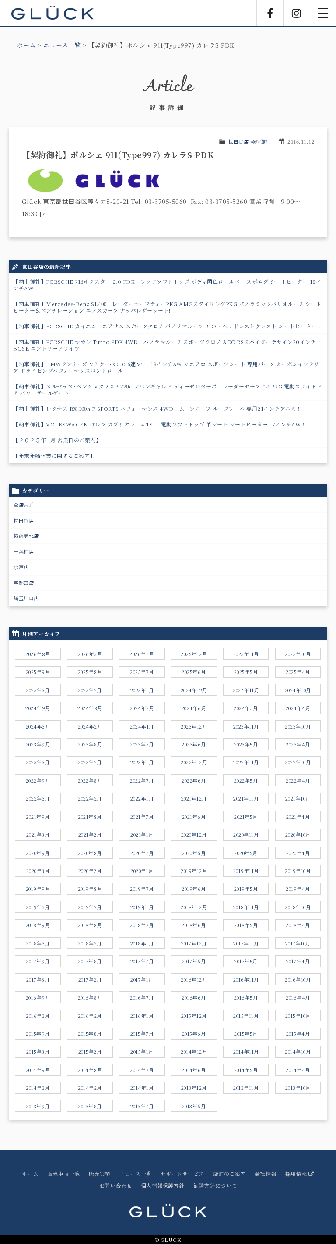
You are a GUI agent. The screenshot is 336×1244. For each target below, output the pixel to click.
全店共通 (24, 504)
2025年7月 (142, 671)
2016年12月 (194, 979)
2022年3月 (38, 798)
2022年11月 (246, 762)
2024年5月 (246, 707)
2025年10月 (298, 653)
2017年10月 (298, 943)
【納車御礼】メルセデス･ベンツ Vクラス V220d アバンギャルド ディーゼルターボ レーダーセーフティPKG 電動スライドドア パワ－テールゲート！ (167, 389)
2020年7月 (142, 852)
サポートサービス (182, 1173)
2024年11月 (246, 690)
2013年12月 (194, 1087)
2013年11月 (246, 1087)
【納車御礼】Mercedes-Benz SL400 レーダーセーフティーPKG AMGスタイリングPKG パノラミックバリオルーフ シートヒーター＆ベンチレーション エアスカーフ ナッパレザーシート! (167, 307)
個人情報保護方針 (163, 1185)
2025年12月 (194, 653)
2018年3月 (38, 943)
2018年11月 (246, 907)
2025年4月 (298, 671)
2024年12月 (194, 690)
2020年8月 (90, 852)
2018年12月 (194, 907)
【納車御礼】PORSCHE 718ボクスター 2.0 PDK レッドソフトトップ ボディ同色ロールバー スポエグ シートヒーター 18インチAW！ (167, 285)
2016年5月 (246, 997)
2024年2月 (90, 726)
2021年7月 (142, 816)
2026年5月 (90, 653)
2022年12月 (194, 762)
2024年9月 (37, 707)
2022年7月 (142, 780)
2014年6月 (194, 1069)
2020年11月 (246, 834)
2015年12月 (194, 1015)
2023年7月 (142, 744)
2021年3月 (38, 834)
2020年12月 (194, 834)
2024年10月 (298, 690)
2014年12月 (194, 1051)
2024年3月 (38, 726)
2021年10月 (298, 798)
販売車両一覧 (63, 1173)
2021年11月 (246, 798)
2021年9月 (38, 816)
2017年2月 (90, 979)
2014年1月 (142, 1087)
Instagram (297, 13)
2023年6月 (194, 744)
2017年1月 (142, 979)
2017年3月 (38, 979)
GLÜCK (52, 13)
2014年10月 (298, 1051)
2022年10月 (298, 762)
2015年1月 (142, 1051)
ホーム (26, 45)
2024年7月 (142, 707)
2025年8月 (90, 671)
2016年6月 (194, 997)
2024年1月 (142, 726)
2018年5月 (246, 924)
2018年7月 (142, 924)
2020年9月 (38, 852)
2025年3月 (38, 690)
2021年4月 (298, 816)
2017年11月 (246, 943)
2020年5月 (246, 852)
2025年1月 (142, 690)
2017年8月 (90, 961)
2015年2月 (90, 1051)
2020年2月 (90, 870)
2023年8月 (90, 744)
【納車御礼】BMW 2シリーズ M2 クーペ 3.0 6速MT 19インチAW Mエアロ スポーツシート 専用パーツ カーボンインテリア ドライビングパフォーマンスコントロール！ (166, 367)
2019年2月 (90, 907)
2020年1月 (142, 870)
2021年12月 (194, 798)
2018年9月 (38, 924)
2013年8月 (90, 1106)
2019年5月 (246, 888)
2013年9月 (38, 1106)
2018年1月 (142, 943)
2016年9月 (38, 997)
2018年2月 (90, 943)
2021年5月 (246, 816)
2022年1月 (142, 798)
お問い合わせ (115, 1185)
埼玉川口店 (26, 598)
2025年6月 (194, 671)
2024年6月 (194, 707)
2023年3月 (38, 762)
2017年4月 (298, 961)
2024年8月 (89, 707)
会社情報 (265, 1173)
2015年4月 (298, 1033)
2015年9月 (38, 1033)
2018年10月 (298, 907)
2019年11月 (246, 870)
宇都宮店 (24, 582)
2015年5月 (246, 1033)
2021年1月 (142, 834)
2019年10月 (298, 870)
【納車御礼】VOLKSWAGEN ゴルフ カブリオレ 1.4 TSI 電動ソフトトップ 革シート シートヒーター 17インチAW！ (160, 424)
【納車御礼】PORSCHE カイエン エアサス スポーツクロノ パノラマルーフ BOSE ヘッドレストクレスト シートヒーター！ (167, 326)
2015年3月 (38, 1051)
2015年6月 (194, 1033)
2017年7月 (142, 961)
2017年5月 (246, 961)
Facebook (270, 13)
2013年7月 (142, 1106)
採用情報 (297, 1173)
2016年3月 (38, 1015)
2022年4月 (298, 780)
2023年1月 (142, 762)
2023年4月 (298, 744)
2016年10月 (298, 979)
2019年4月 (298, 888)
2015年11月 (246, 1015)
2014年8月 (90, 1069)
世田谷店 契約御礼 (249, 141)
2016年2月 (90, 1015)
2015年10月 (298, 1015)
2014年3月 (38, 1087)
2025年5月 (246, 671)
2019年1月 (142, 907)
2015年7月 (142, 1033)
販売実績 (100, 1173)
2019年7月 (142, 888)
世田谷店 (24, 520)
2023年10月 (298, 726)
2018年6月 (194, 924)
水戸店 (21, 567)
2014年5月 (246, 1069)
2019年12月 (194, 870)
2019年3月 (38, 907)
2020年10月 (298, 834)
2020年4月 (298, 852)
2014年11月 (246, 1051)
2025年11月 (246, 653)
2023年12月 (194, 726)
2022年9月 (38, 780)
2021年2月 (90, 834)
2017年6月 (194, 961)
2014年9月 (38, 1069)
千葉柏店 (24, 551)
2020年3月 (38, 870)
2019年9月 (38, 888)
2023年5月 (246, 744)
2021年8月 (90, 816)
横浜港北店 (26, 535)
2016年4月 (298, 997)
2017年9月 (38, 961)
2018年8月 (90, 924)
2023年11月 (246, 726)
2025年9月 (38, 671)
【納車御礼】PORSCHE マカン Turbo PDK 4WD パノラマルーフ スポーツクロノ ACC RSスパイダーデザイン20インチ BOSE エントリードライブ (164, 345)
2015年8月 (90, 1033)
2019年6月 (194, 888)
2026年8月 (37, 653)
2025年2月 (90, 690)
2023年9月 (38, 744)
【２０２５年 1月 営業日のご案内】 (57, 439)
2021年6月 (194, 816)
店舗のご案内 (229, 1173)
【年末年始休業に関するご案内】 (54, 455)
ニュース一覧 (62, 45)
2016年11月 (246, 979)
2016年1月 (142, 1015)
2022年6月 (194, 780)
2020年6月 (194, 852)
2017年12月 (194, 943)
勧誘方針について (215, 1185)
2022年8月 (90, 780)
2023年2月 (90, 762)
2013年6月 (194, 1106)
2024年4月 (298, 707)
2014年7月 (142, 1069)
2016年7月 (142, 997)
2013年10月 (298, 1087)
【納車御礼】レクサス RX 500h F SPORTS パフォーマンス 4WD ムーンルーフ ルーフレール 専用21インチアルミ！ (157, 408)
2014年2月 (90, 1087)
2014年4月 (298, 1069)
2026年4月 (142, 653)
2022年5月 (246, 780)
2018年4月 (298, 924)
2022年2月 (90, 798)
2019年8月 (90, 888)
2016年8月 (90, 997)
